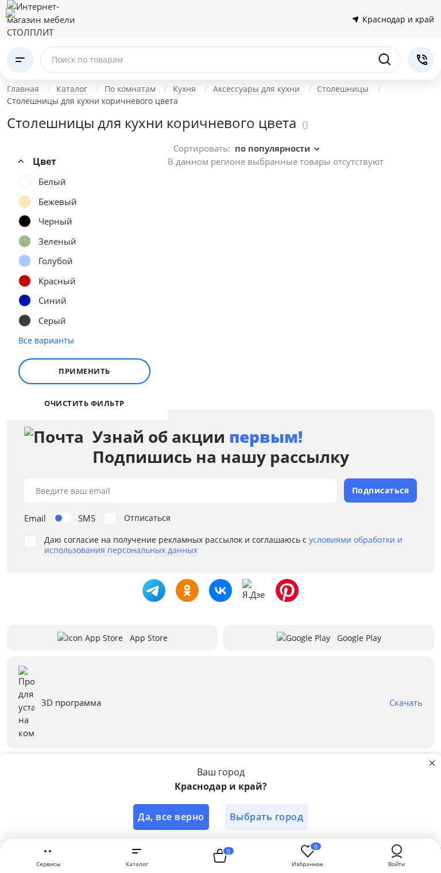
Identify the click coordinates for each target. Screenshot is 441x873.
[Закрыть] (432, 763)
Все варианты (46, 340)
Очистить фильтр (84, 403)
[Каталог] (20, 60)
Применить (84, 371)
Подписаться (380, 490)
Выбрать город (267, 816)
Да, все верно (171, 816)
